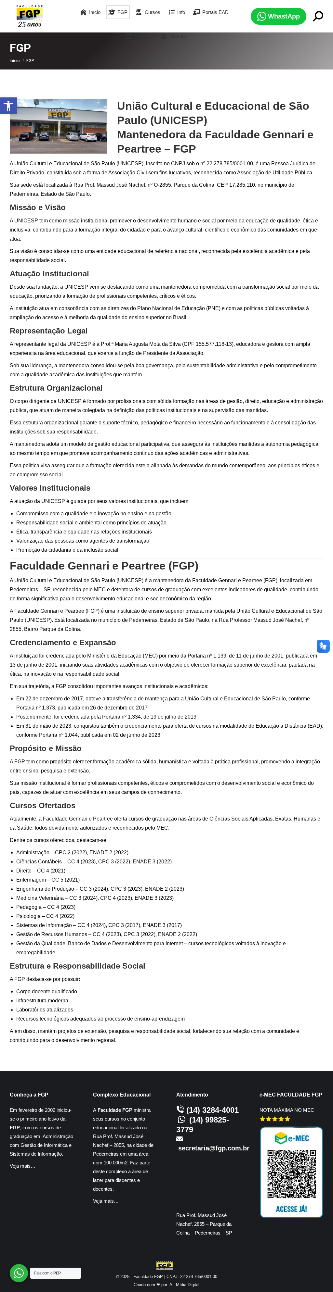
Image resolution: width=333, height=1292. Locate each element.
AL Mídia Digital (184, 1284)
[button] (8, 105)
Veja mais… (22, 1166)
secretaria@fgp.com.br (213, 1148)
